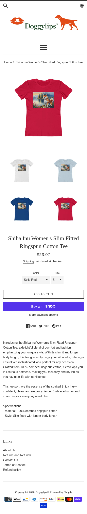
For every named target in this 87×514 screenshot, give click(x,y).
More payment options (43, 314)
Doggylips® (42, 492)
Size (57, 273)
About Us (9, 450)
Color (36, 273)
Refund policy (12, 469)
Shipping (28, 261)
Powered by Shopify (61, 492)
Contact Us (10, 460)
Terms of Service (14, 464)
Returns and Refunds (17, 455)
